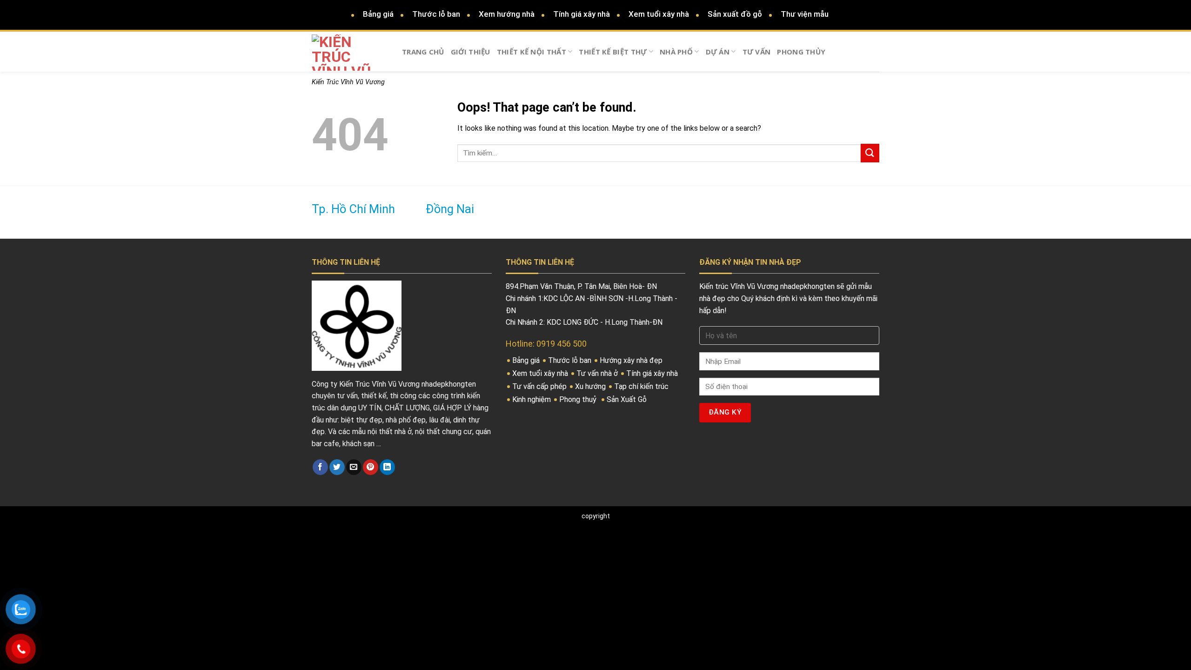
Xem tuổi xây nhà (659, 14)
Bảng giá (378, 14)
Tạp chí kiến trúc (642, 386)
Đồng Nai (450, 209)
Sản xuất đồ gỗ (735, 14)
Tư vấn (757, 51)
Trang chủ (423, 51)
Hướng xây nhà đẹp (632, 360)
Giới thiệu (470, 51)
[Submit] (870, 153)
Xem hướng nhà (507, 14)
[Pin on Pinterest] (370, 467)
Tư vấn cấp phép (540, 386)
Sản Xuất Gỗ (628, 399)
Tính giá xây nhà (581, 14)
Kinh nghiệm (532, 399)
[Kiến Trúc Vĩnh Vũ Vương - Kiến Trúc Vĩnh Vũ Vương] (350, 53)
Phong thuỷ (578, 399)
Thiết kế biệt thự (613, 51)
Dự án (718, 51)
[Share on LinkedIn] (387, 467)
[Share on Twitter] (337, 467)
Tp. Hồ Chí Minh (353, 209)
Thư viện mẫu (805, 14)
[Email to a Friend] (353, 467)
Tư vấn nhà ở (598, 373)
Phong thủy (801, 51)
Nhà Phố (676, 51)
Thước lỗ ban (436, 14)
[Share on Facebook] (320, 467)
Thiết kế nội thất (531, 51)
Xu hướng (591, 386)
